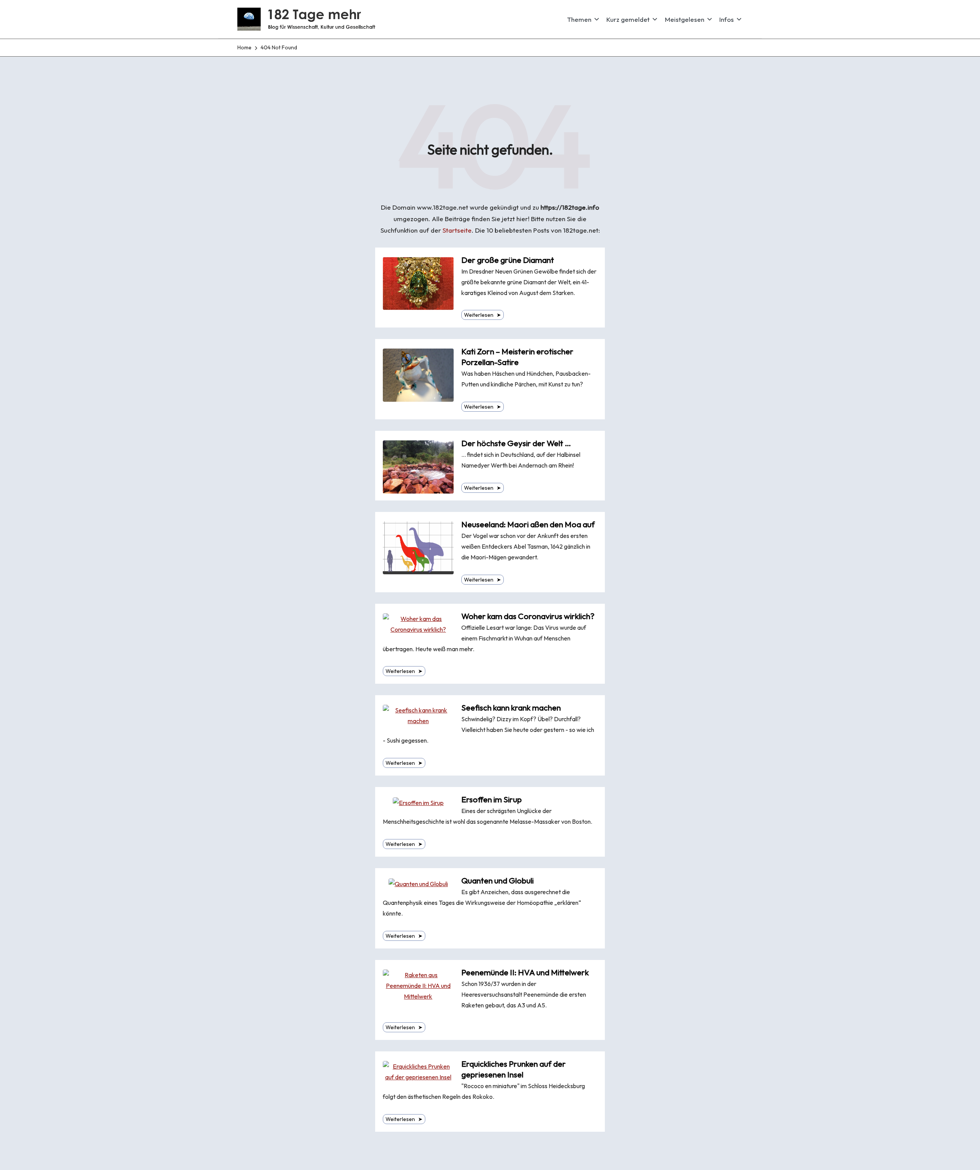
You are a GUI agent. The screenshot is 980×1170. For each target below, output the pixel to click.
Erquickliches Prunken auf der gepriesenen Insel (513, 1069)
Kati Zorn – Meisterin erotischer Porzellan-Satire (517, 356)
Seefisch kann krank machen (511, 707)
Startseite (457, 230)
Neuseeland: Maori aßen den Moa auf (528, 524)
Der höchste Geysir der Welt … (516, 443)
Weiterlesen (482, 314)
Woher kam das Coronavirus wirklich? (528, 616)
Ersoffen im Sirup (491, 799)
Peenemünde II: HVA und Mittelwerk (525, 972)
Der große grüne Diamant (507, 260)
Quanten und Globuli (497, 880)
